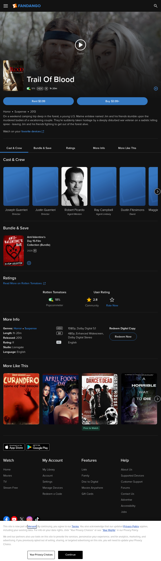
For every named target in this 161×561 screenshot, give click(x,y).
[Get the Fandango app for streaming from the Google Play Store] (38, 446)
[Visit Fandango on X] (21, 519)
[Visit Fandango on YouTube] (14, 519)
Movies (7, 475)
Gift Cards (87, 494)
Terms (75, 526)
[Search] (155, 6)
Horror (18, 328)
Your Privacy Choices (41, 554)
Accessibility (128, 505)
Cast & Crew (14, 148)
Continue (70, 554)
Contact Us (127, 494)
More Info (99, 148)
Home (7, 469)
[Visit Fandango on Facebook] (6, 519)
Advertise (126, 499)
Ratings (70, 148)
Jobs (124, 512)
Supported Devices (132, 475)
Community (92, 305)
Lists (84, 469)
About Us (126, 469)
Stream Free (10, 487)
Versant (32, 526)
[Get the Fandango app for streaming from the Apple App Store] (14, 446)
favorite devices (31, 131)
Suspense (31, 328)
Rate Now (112, 305)
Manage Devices (53, 487)
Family (85, 475)
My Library (49, 469)
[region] (80, 541)
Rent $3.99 (38, 101)
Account (48, 475)
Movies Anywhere (92, 487)
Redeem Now (123, 336)
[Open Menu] (5, 6)
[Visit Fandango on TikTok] (37, 519)
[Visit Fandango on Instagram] (29, 519)
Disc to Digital (90, 481)
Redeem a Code (52, 494)
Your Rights (109, 530)
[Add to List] (156, 89)
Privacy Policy (131, 526)
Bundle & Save (42, 148)
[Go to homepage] (27, 6)
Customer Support (132, 481)
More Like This (127, 148)
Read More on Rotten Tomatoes (22, 283)
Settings (47, 481)
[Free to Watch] (100, 399)
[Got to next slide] (157, 191)
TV (5, 481)
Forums (125, 487)
